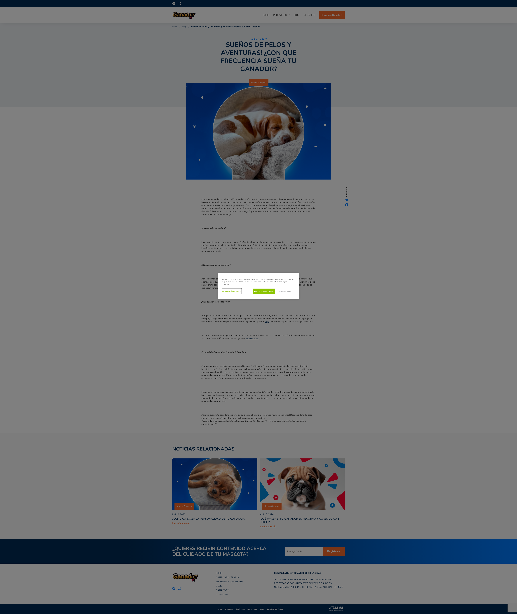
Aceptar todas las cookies (264, 291)
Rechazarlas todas (284, 291)
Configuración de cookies (231, 291)
